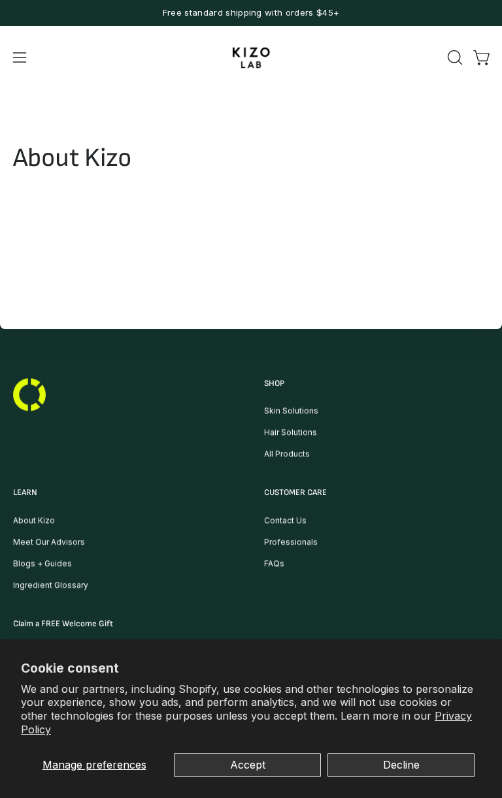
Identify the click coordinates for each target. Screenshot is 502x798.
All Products (287, 454)
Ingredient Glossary (50, 585)
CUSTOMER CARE (295, 493)
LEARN (25, 493)
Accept (247, 764)
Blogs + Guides (42, 563)
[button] (453, 57)
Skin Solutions (291, 411)
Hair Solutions (290, 433)
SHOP (274, 383)
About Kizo (34, 520)
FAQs (274, 563)
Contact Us (285, 520)
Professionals (291, 542)
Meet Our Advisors (49, 542)
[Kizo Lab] (251, 58)
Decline (401, 764)
